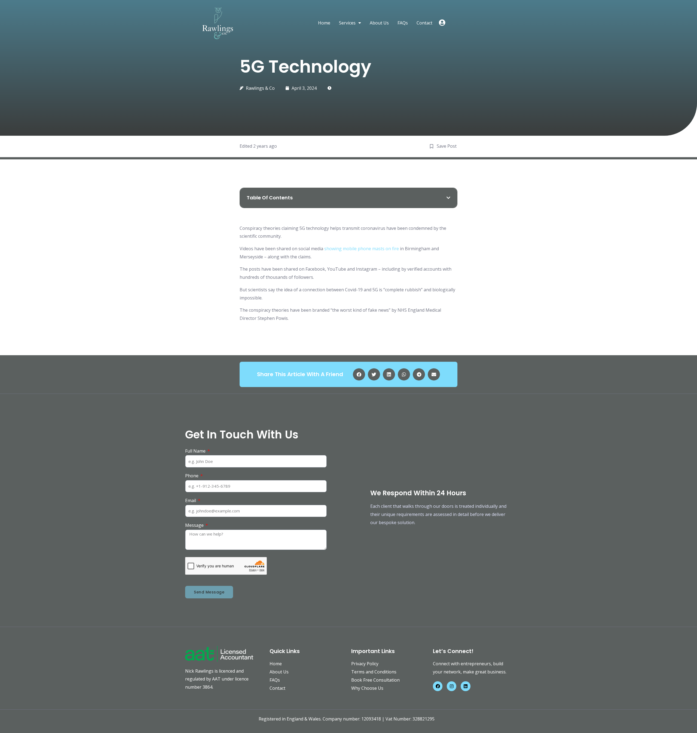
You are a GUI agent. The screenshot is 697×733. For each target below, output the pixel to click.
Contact (424, 23)
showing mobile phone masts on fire (362, 249)
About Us (379, 23)
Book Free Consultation (375, 680)
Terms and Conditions (373, 672)
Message (195, 525)
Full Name (196, 451)
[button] (448, 198)
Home (324, 23)
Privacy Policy (364, 663)
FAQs (403, 23)
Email (191, 500)
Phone (192, 476)
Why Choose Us (367, 688)
